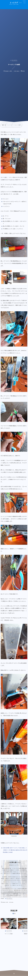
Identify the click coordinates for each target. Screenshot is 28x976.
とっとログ (14, 2)
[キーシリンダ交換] (9, 923)
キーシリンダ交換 (8, 933)
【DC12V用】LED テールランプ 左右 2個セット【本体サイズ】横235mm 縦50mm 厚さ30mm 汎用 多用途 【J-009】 (15, 850)
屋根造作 (26, 933)
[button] (24, 2)
